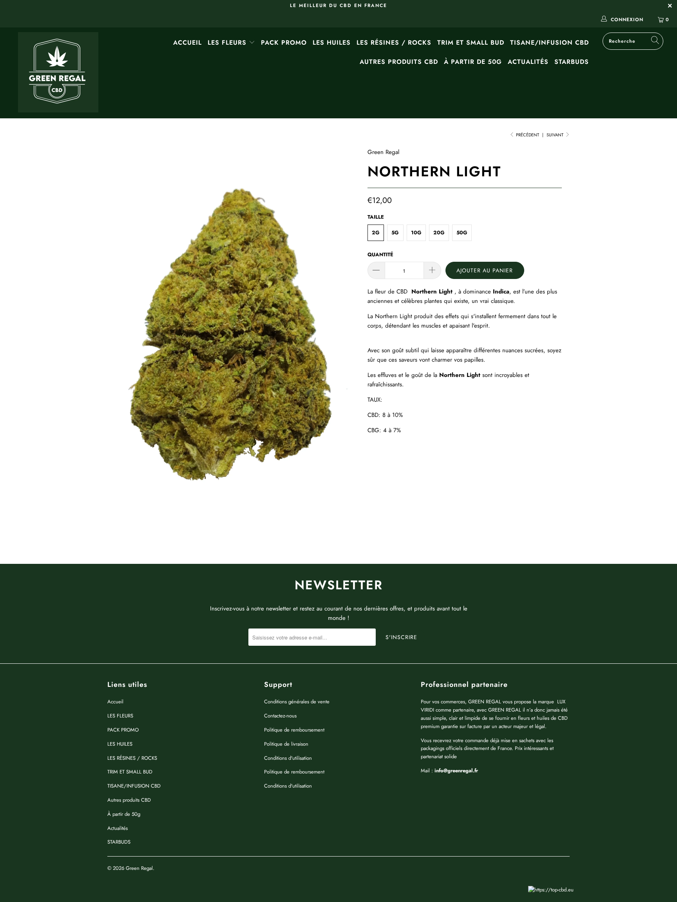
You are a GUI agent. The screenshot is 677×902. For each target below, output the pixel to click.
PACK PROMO (284, 42)
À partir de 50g (473, 61)
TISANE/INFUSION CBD (549, 42)
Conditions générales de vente (296, 701)
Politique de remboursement (294, 730)
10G (416, 232)
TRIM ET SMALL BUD (470, 42)
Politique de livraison (286, 744)
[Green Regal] (58, 72)
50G (461, 232)
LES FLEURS (228, 42)
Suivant (556, 135)
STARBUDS (571, 61)
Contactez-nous (280, 715)
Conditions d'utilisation (288, 758)
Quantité (380, 254)
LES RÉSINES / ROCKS (394, 42)
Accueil (187, 42)
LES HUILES (332, 42)
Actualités (528, 61)
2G (376, 232)
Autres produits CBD (399, 61)
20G (439, 232)
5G (395, 232)
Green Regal (383, 152)
